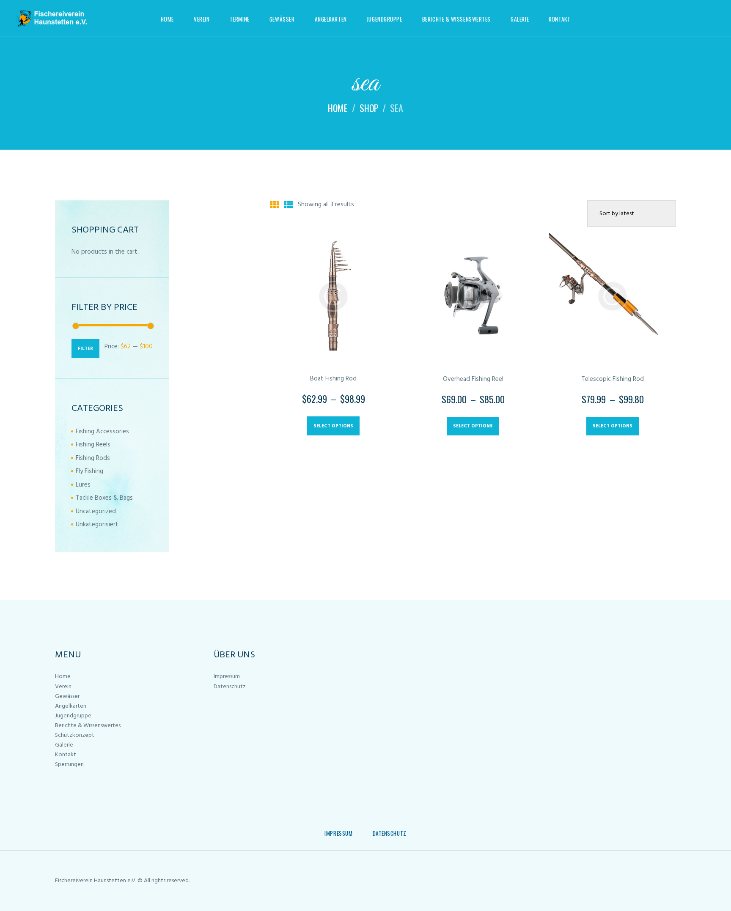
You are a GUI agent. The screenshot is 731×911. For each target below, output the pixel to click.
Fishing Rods (93, 458)
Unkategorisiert (97, 525)
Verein (63, 687)
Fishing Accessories (102, 432)
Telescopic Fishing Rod (612, 379)
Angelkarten (70, 706)
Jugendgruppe (73, 716)
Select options (333, 426)
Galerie (64, 745)
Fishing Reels (93, 445)
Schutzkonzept (74, 735)
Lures (83, 485)
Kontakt (65, 755)
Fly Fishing (89, 471)
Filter (85, 349)
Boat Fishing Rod (333, 378)
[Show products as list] (288, 205)
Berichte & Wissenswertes (88, 725)
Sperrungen (69, 764)
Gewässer (67, 696)
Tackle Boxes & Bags (104, 498)
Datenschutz (230, 687)
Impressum (227, 676)
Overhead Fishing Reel (473, 379)
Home (338, 108)
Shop (369, 108)
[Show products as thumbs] (274, 205)
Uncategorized (96, 511)
